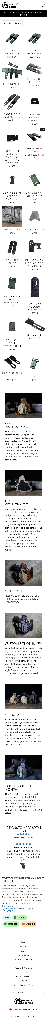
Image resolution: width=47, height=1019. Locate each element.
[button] (21, 872)
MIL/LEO (23, 946)
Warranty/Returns (23, 968)
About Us (23, 972)
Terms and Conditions (23, 959)
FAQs (23, 942)
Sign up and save (23, 992)
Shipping (23, 951)
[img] (23, 834)
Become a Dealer (23, 976)
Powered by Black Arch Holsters (23, 1017)
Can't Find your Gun (23, 985)
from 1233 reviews (23, 837)
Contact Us (23, 980)
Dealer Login (23, 955)
